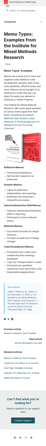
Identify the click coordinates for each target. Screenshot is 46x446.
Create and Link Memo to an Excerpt (21, 363)
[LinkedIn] (12, 319)
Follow (8, 64)
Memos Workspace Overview (28, 343)
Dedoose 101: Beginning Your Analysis (21, 373)
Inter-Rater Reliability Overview (18, 368)
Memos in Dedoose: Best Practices (20, 333)
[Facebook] (5, 319)
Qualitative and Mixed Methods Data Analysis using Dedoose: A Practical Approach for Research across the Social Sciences (22, 122)
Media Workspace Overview (17, 378)
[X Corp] (8, 319)
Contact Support (23, 420)
